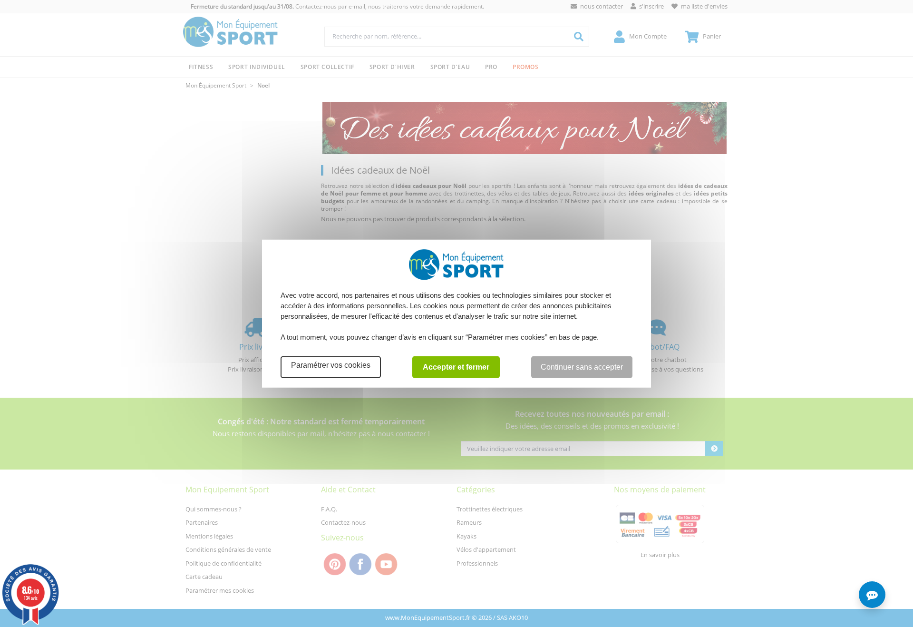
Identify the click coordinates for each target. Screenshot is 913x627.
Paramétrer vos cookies (330, 365)
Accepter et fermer (456, 366)
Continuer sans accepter (582, 366)
